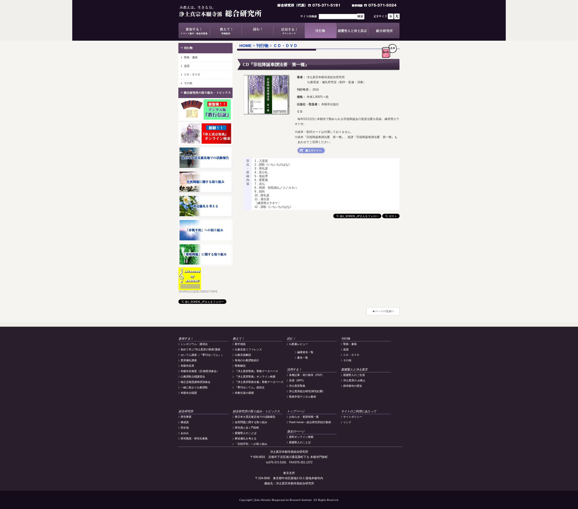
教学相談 (240, 344)
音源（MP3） (297, 380)
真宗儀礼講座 (189, 360)
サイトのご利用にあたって (358, 411)
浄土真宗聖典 (297, 385)
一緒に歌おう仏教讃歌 (194, 387)
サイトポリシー (352, 416)
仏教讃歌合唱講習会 (193, 376)
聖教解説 (240, 365)
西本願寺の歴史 (352, 385)
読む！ (257, 30)
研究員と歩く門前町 (247, 427)
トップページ (296, 411)
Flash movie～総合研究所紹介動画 (310, 422)
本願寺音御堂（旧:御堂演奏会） (200, 371)
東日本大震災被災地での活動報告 (255, 416)
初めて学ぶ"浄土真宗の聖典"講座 (200, 349)
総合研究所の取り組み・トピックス (256, 411)
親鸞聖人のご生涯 (354, 375)
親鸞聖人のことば (245, 433)
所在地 (185, 427)
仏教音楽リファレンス (248, 349)
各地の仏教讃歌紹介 (247, 360)
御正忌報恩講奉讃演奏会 (195, 382)
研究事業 (186, 416)
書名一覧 (302, 357)
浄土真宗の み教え (354, 380)
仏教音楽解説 (243, 355)
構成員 (185, 422)
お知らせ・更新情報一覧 (304, 416)
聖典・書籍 (191, 57)
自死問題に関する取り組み (251, 422)
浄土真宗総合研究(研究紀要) (306, 391)
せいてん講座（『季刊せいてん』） (202, 355)
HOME (245, 45)
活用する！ (289, 30)
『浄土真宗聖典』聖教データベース (256, 371)
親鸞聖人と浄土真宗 (352, 30)
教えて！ (226, 30)
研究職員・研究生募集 (194, 438)
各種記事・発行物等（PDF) (305, 375)
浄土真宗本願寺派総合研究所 (226, 11)
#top (383, 311)
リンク (347, 422)
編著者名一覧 (305, 352)
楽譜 (186, 66)
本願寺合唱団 (189, 392)
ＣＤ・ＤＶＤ (192, 74)
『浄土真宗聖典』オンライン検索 (255, 376)
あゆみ (185, 433)
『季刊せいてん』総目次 (250, 387)
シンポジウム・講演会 (194, 344)
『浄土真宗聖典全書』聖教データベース (259, 382)
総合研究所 (384, 30)
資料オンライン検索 (301, 437)
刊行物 (320, 30)
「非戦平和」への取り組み (251, 444)
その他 (188, 83)
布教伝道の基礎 (244, 392)
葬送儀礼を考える (245, 438)
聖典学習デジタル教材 (302, 396)
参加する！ (194, 30)
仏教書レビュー (298, 344)
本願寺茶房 (187, 365)
